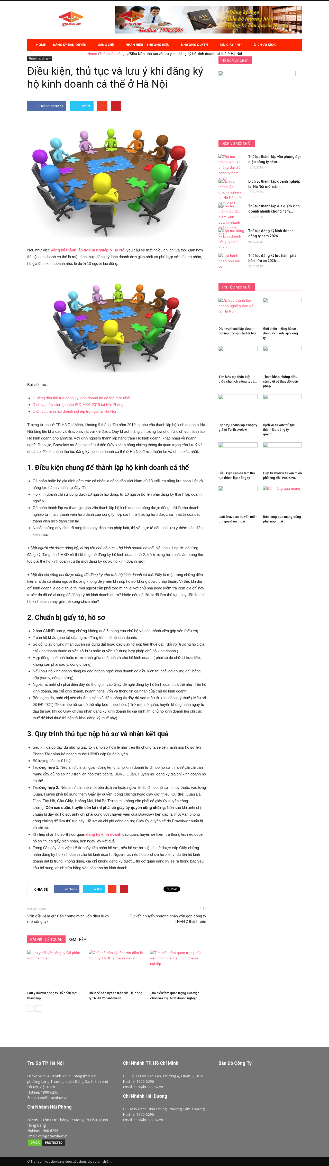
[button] (295, 45)
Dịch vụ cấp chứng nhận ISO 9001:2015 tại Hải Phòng (78, 404)
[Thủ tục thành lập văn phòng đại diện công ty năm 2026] (231, 167)
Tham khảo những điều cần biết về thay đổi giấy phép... (280, 381)
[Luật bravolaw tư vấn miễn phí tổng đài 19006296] (282, 455)
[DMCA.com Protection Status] (46, 1145)
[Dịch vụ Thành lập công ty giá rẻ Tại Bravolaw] (238, 407)
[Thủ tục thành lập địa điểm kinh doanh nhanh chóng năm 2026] (231, 220)
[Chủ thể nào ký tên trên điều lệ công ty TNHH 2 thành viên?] (117, 969)
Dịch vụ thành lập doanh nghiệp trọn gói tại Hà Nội (74, 411)
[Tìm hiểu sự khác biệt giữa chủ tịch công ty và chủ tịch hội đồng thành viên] (238, 360)
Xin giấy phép (231, 45)
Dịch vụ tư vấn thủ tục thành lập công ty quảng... (279, 429)
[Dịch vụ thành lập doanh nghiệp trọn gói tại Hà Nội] (238, 311)
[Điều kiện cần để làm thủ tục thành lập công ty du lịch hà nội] (238, 455)
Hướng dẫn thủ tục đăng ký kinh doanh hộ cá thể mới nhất (81, 398)
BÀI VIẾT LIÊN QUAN (46, 939)
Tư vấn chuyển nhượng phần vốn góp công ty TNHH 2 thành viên (168, 919)
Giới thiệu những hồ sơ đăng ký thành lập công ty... (280, 333)
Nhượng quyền (194, 45)
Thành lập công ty (40, 58)
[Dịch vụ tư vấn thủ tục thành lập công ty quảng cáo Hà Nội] (282, 407)
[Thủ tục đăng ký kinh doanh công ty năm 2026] (231, 239)
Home (41, 45)
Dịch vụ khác (265, 45)
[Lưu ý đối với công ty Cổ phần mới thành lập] (55, 969)
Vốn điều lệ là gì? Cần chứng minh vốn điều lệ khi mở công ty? (68, 919)
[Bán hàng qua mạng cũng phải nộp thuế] (282, 497)
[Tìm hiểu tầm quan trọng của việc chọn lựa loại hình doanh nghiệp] (178, 969)
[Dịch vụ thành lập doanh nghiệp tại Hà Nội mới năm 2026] (231, 192)
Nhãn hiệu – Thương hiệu (147, 45)
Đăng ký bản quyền (70, 45)
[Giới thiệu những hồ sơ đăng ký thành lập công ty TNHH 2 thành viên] (282, 303)
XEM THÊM (78, 939)
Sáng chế (106, 45)
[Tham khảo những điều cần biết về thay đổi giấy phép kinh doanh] (282, 362)
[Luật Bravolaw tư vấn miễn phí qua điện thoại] (238, 499)
